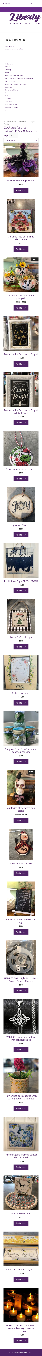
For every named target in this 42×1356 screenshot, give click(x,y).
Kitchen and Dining (11, 90)
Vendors (22, 121)
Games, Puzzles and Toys (14, 75)
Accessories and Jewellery (14, 49)
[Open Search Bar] (38, 3)
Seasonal (8, 99)
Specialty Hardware (12, 104)
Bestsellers (9, 64)
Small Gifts (8, 101)
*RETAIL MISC (9, 46)
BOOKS (7, 67)
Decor (7, 73)
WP (6, 110)
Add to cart (21, 190)
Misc (6, 93)
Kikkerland (8, 87)
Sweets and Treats (11, 107)
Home (6, 121)
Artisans (13, 121)
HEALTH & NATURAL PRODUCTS (16, 84)
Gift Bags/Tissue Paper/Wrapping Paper (19, 78)
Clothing (8, 70)
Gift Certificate (10, 81)
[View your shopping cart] (31, 3)
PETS (6, 96)
